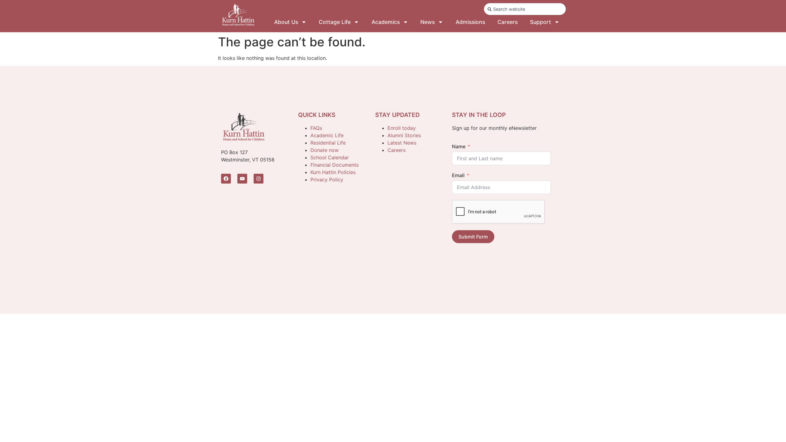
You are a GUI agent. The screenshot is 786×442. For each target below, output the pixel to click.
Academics (386, 22)
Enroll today (401, 128)
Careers (507, 22)
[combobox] (525, 9)
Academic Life (327, 135)
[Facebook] (226, 179)
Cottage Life (335, 22)
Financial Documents (334, 165)
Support (540, 22)
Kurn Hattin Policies (333, 172)
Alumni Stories (404, 135)
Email (458, 175)
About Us (286, 22)
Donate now (324, 150)
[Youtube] (242, 179)
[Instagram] (258, 179)
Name (458, 146)
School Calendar (329, 157)
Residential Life (328, 143)
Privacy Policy (326, 179)
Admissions (470, 22)
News (427, 22)
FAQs (316, 128)
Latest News (401, 143)
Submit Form (473, 237)
